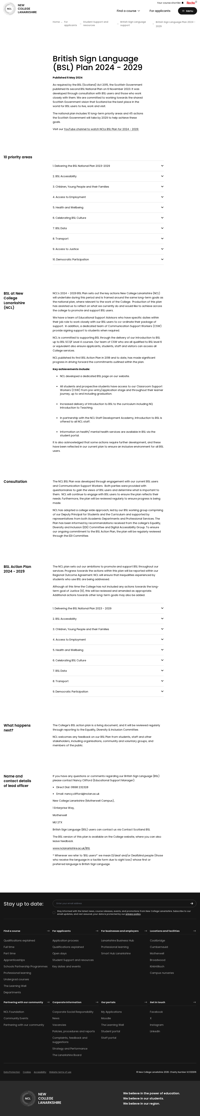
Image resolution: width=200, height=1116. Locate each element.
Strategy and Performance (69, 1048)
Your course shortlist (169, 3)
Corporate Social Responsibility (72, 1012)
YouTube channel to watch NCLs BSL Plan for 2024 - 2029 (101, 129)
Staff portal (108, 1038)
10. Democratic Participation (71, 259)
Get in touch (157, 1002)
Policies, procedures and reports (73, 1031)
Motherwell (157, 953)
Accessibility (40, 1072)
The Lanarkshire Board (66, 1055)
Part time (10, 953)
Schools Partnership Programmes (26, 966)
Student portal (110, 1031)
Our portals (108, 1002)
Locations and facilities (165, 931)
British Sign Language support (133, 23)
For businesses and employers (120, 931)
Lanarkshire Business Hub (117, 940)
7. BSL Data (60, 228)
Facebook (156, 1012)
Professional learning (17, 973)
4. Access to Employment (69, 197)
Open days (59, 953)
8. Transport (61, 238)
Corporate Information (66, 1002)
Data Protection (12, 1072)
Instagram (157, 1025)
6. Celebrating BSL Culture (69, 218)
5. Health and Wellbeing (68, 207)
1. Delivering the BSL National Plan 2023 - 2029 (82, 608)
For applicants (160, 11)
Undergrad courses (16, 979)
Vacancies (59, 1025)
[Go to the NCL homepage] (20, 8)
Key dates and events (66, 966)
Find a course (12, 931)
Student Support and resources (95, 23)
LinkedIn (155, 1031)
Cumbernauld (159, 947)
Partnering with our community (23, 1002)
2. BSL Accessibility (65, 176)
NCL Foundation (14, 1012)
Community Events (16, 1018)
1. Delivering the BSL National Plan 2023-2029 (81, 166)
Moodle (106, 1018)
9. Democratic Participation (70, 691)
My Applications (111, 1012)
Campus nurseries (162, 973)
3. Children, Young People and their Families (81, 186)
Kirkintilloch (157, 966)
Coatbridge (157, 940)
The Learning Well (15, 986)
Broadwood (157, 960)
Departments (12, 992)
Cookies (27, 1072)
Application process (65, 940)
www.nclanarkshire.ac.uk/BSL (71, 848)
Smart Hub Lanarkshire (116, 953)
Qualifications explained (19, 940)
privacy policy (133, 914)
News (55, 1018)
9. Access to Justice (66, 249)
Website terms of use (60, 1072)
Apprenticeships (14, 960)
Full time (9, 947)
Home (56, 22)
